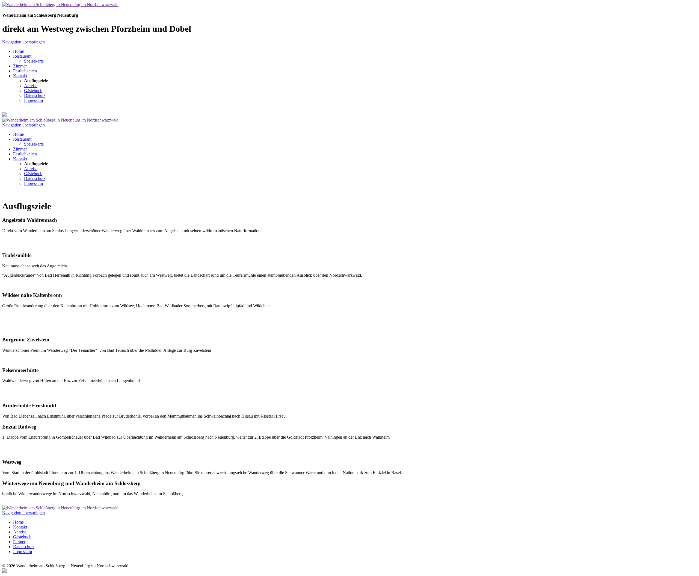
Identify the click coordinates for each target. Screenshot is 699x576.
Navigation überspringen (23, 42)
